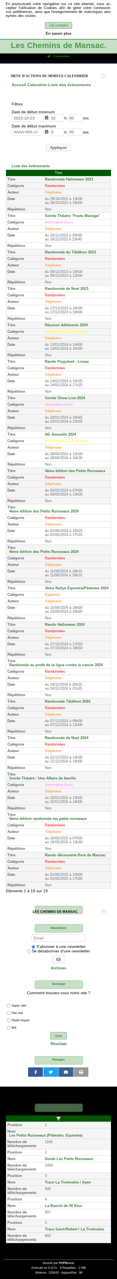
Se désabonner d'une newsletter (60, 951)
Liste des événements (31, 166)
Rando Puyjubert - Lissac (67, 362)
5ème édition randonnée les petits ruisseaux (48, 819)
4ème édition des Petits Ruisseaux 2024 (44, 511)
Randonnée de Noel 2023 (66, 289)
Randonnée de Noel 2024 (66, 738)
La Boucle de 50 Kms (63, 1206)
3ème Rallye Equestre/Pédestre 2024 (76, 588)
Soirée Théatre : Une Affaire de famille (42, 778)
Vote (58, 1035)
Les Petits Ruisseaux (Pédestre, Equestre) (45, 1135)
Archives (58, 968)
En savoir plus (58, 34)
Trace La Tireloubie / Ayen (68, 1182)
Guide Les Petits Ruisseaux (69, 1159)
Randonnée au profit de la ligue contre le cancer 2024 (56, 665)
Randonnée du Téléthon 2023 (70, 252)
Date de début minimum (33, 112)
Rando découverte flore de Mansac (75, 855)
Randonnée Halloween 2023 (69, 179)
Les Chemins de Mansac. (58, 45)
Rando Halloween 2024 (65, 625)
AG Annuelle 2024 (60, 435)
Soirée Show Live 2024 (65, 398)
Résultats (59, 1044)
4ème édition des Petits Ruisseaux (75, 471)
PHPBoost (66, 1263)
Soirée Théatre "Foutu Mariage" (72, 216)
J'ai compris (58, 25)
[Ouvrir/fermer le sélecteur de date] (46, 117)
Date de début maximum (34, 126)
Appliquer (58, 147)
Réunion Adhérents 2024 (66, 325)
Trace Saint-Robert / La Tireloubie (74, 1229)
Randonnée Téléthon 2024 (67, 701)
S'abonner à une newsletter (60, 946)
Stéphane (53, 192)
